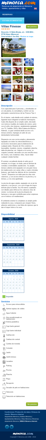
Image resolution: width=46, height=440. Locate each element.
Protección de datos (23, 412)
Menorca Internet (17, 414)
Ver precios (32, 27)
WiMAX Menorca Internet (28, 421)
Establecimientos (12, 21)
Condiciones (9, 412)
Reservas (7, 14)
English (35, 9)
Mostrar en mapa (26, 36)
